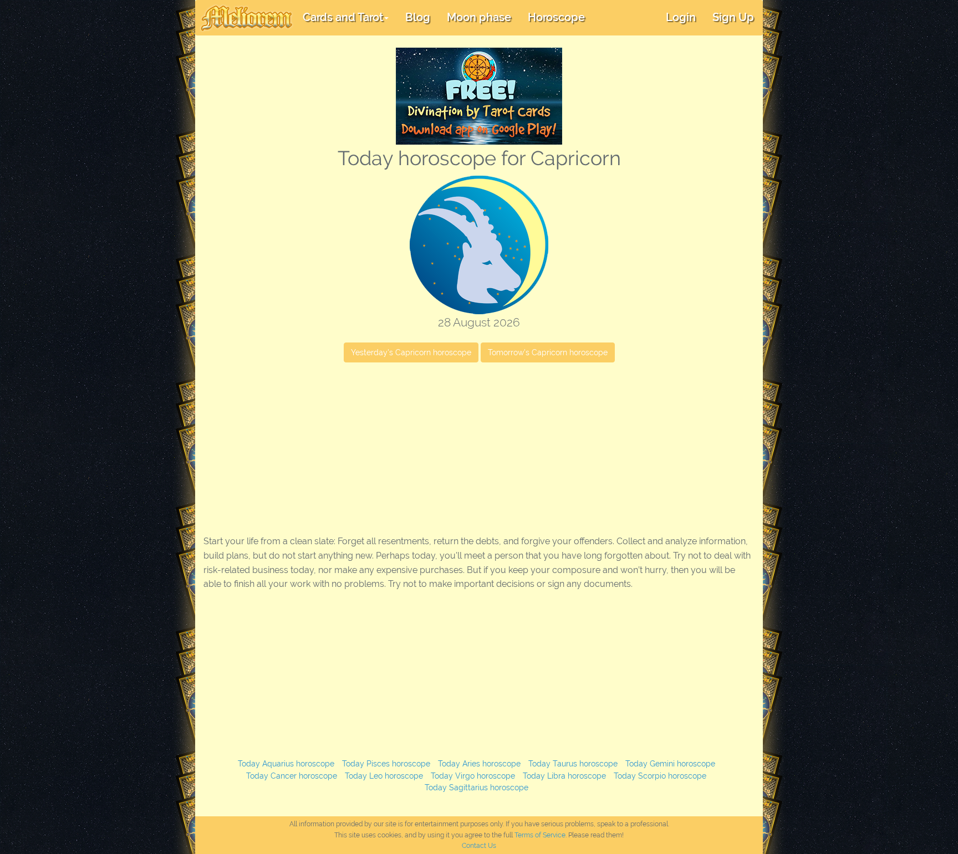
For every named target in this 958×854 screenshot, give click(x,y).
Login (681, 17)
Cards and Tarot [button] (343, 17)
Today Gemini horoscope (670, 763)
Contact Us (479, 846)
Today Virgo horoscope (473, 775)
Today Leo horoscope (384, 775)
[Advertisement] (479, 451)
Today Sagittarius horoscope (476, 787)
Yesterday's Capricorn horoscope (411, 352)
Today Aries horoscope (479, 763)
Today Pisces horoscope (386, 763)
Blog (417, 17)
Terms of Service (539, 835)
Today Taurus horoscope (573, 763)
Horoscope (556, 17)
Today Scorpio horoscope (660, 775)
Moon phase (479, 17)
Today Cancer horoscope (291, 775)
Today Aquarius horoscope (286, 763)
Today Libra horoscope (564, 775)
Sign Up (733, 17)
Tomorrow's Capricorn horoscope (548, 352)
